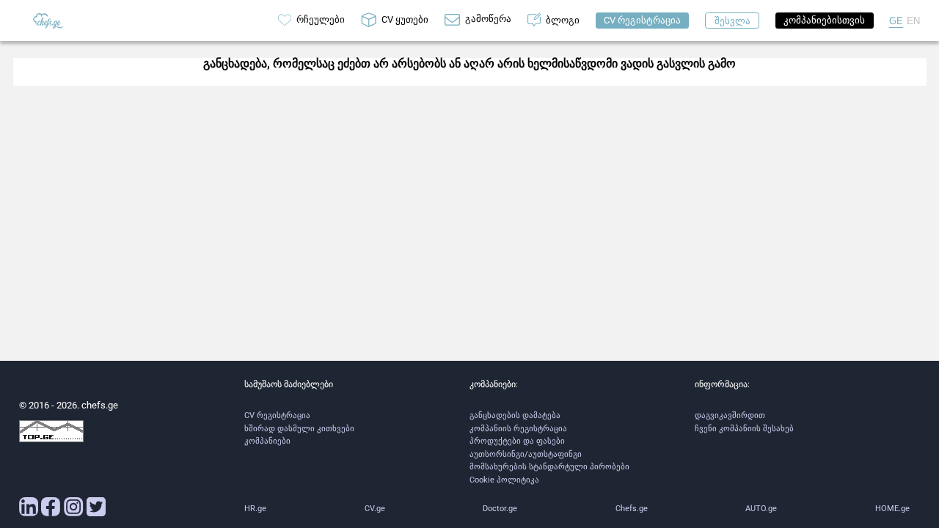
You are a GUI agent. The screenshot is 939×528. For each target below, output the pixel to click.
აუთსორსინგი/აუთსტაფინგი (526, 454)
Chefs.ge (631, 508)
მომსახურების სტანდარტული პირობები (549, 467)
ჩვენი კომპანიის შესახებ (744, 428)
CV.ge (375, 508)
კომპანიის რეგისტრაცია (518, 428)
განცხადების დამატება (515, 415)
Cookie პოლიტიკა (504, 480)
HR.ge (255, 508)
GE (896, 20)
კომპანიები (267, 441)
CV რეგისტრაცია (277, 415)
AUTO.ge (761, 508)
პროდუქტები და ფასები (517, 441)
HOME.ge (892, 508)
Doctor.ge (500, 508)
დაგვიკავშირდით (730, 415)
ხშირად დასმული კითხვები (299, 428)
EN (913, 20)
